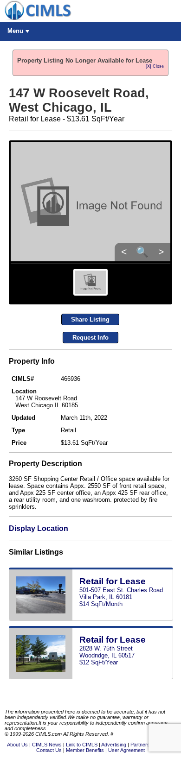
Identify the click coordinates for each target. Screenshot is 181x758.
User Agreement (126, 750)
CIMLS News (47, 744)
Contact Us (49, 750)
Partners (140, 744)
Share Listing (90, 319)
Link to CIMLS (81, 744)
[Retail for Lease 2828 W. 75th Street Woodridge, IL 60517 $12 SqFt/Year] (91, 677)
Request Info (90, 337)
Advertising (113, 744)
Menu (15, 30)
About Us (17, 744)
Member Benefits (85, 750)
